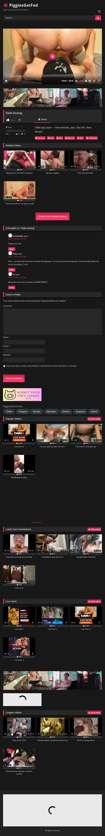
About (44, 119)
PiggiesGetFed (23, 5)
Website (6, 355)
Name (6, 337)
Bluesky (36, 411)
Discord (65, 411)
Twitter (9, 411)
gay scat (41, 138)
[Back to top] (97, 828)
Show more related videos (52, 216)
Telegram (23, 411)
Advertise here (36, 522)
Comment (7, 306)
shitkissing (93, 138)
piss (81, 138)
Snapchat (80, 411)
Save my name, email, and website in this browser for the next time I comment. (41, 366)
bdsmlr (94, 411)
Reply (12, 249)
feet (60, 138)
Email (6, 346)
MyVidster (51, 411)
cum (52, 138)
